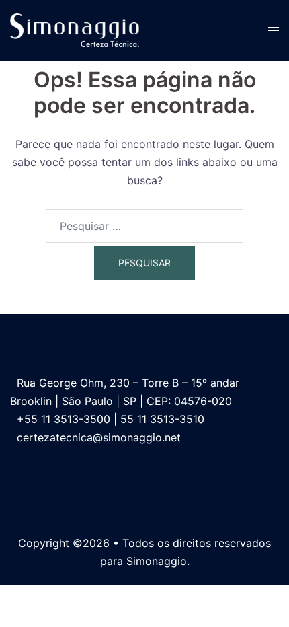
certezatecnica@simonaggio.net (99, 437)
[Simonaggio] (74, 29)
